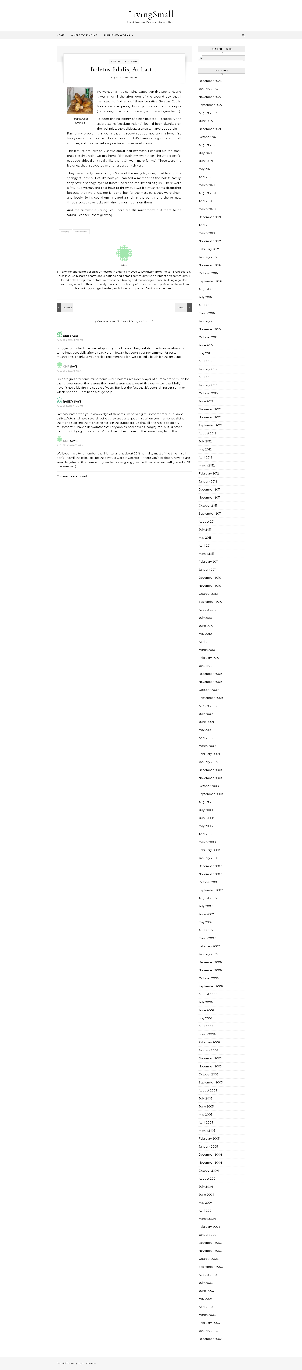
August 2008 (208, 802)
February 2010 (209, 657)
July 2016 (205, 297)
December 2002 (210, 1339)
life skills (118, 61)
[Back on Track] (64, 307)
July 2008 (206, 810)
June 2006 (206, 1010)
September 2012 (210, 425)
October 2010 (208, 593)
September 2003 (211, 1266)
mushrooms (81, 231)
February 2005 (209, 1138)
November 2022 (210, 97)
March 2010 (207, 649)
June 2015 (206, 345)
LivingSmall (151, 14)
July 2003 (206, 1282)
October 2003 (209, 1258)
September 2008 (211, 794)
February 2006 (209, 1042)
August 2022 (208, 113)
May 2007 (206, 922)
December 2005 (210, 1058)
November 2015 (210, 329)
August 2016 (207, 289)
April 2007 (206, 930)
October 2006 (208, 978)
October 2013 (208, 393)
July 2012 (205, 441)
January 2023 (208, 89)
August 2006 (208, 994)
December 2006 (210, 962)
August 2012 (207, 433)
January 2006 (208, 1050)
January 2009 (208, 762)
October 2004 (209, 1170)
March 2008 (207, 842)
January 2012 (208, 481)
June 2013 (206, 401)
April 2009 (206, 738)
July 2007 (206, 906)
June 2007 (206, 914)
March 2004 (207, 1218)
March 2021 (207, 185)
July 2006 (206, 1002)
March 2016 (207, 313)
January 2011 (208, 569)
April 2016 (205, 305)
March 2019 (207, 233)
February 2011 (208, 561)
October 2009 (209, 690)
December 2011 (209, 489)
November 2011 (209, 497)
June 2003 (206, 1290)
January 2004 (208, 1234)
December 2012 (210, 409)
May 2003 (206, 1298)
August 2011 (207, 521)
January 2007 (208, 954)
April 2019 (205, 225)
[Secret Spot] (184, 307)
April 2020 (206, 201)
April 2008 (206, 834)
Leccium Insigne (129, 123)
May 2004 (206, 1202)
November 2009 (210, 682)
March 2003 (207, 1315)
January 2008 (208, 858)
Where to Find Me (84, 35)
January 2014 (208, 385)
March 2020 (207, 209)
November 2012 (210, 417)
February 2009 (209, 754)
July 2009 (206, 714)
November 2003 (210, 1250)
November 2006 (210, 970)
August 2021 (207, 145)
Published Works (117, 35)
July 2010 (205, 617)
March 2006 (207, 1034)
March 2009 (207, 746)
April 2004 (206, 1210)
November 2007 (210, 874)
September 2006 (211, 986)
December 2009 (210, 674)
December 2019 (210, 217)
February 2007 (209, 946)
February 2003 (209, 1323)
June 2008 (206, 818)
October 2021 (208, 137)
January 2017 (208, 257)
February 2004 (209, 1226)
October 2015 (208, 337)
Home (60, 35)
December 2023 (210, 81)
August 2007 (208, 898)
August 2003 (208, 1274)
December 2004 (210, 1154)
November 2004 (210, 1162)
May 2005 (205, 1114)
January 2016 (208, 321)
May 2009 (206, 730)
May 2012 (205, 449)
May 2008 (206, 826)
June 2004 (206, 1194)
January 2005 (208, 1146)
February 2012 (209, 473)
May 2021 (205, 169)
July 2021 (205, 153)
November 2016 (210, 265)
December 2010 (210, 577)
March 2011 (206, 553)
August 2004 (208, 1178)
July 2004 (206, 1186)
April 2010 (206, 641)
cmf (136, 77)
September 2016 (210, 281)
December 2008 (210, 770)
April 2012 (205, 457)
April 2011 (205, 545)
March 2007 (207, 938)
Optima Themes (87, 1363)
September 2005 (211, 1082)
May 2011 (205, 537)
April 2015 (205, 361)
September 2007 (211, 890)
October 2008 (209, 786)
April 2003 (206, 1307)
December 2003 (210, 1242)
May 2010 (205, 633)
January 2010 (208, 665)
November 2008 (210, 778)
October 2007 (209, 882)
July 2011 (205, 529)
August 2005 (208, 1090)
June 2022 (206, 121)
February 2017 (209, 249)
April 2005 (206, 1122)
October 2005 (208, 1074)
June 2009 (206, 722)
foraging (65, 231)
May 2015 (205, 353)
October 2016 (208, 273)
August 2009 (208, 706)
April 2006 (206, 1026)
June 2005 (206, 1106)
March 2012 (207, 465)
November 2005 (210, 1066)
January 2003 (208, 1331)
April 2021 (205, 177)
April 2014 (206, 377)
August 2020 (208, 193)
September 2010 (210, 601)
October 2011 (208, 505)
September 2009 (211, 698)
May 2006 (205, 1018)
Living (132, 61)
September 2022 (211, 105)
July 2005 (206, 1098)
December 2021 (210, 129)
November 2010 (210, 585)
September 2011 (210, 513)
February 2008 (209, 850)
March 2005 (207, 1130)
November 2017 (210, 241)
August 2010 (208, 609)
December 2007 (210, 866)
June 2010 (206, 625)
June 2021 (206, 161)
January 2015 (208, 369)
